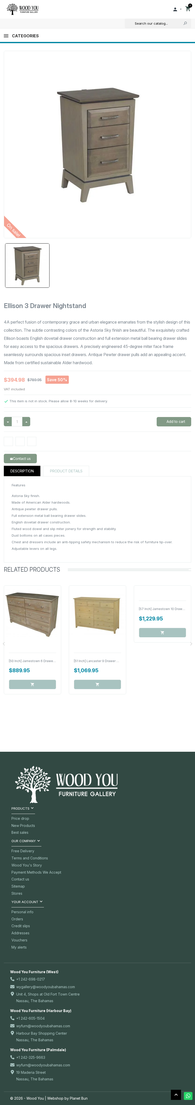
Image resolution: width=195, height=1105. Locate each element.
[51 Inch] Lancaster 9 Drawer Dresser (101, 661)
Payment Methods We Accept (36, 872)
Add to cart (175, 421)
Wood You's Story (26, 865)
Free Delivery (22, 851)
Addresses (20, 933)
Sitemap (18, 886)
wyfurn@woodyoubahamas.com (43, 1026)
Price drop (20, 818)
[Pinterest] (31, 441)
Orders (17, 919)
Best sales (19, 832)
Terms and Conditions (29, 858)
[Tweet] (20, 441)
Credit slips (20, 926)
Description (22, 471)
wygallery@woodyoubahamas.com (45, 987)
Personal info (22, 912)
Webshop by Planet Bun (67, 1098)
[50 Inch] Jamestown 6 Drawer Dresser (38, 661)
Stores (16, 893)
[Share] (8, 441)
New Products (23, 825)
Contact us (20, 879)
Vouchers (19, 940)
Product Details (66, 471)
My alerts (19, 947)
